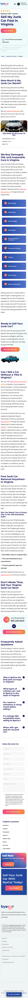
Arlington (5, 828)
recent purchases (13, 111)
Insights (4, 941)
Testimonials (5, 950)
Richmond (5, 845)
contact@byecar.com (8, 962)
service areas (6, 575)
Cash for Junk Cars (7, 947)
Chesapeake (6, 832)
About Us (4, 938)
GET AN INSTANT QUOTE (14, 812)
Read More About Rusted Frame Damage (14, 263)
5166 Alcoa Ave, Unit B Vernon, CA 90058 (13, 956)
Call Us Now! (15, 994)
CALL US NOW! (14, 888)
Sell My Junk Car (10, 349)
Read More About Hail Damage (11, 209)
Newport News (6, 838)
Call (18, 3)
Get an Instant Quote (14, 632)
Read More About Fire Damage (11, 227)
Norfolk (5, 842)
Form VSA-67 (5, 422)
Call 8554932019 (9, 618)
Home (2, 56)
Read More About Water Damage (11, 218)
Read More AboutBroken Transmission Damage (13, 282)
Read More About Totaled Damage (12, 254)
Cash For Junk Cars (11, 56)
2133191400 (5, 959)
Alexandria (5, 825)
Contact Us (5, 944)
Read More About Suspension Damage (13, 245)
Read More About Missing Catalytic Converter (12, 236)
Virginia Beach (6, 848)
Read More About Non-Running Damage (14, 272)
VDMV (3, 427)
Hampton (5, 835)
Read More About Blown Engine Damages (11, 201)
